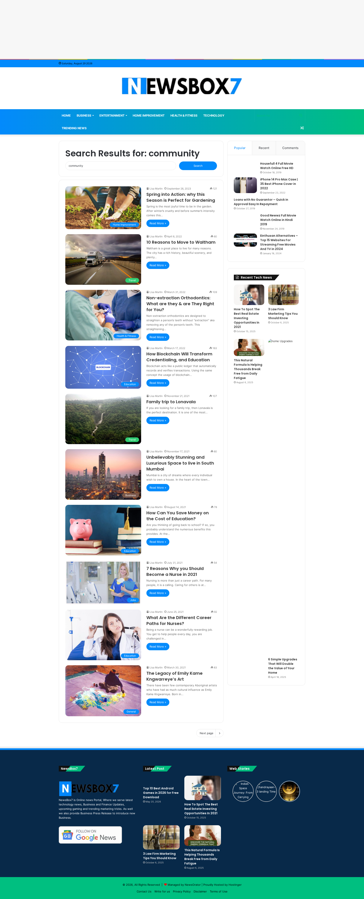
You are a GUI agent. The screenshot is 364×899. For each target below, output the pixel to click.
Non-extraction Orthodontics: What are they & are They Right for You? (180, 304)
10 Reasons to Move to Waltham (180, 242)
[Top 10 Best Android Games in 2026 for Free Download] (161, 780)
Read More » (158, 223)
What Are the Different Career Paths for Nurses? (178, 620)
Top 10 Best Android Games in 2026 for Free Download (161, 792)
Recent (264, 148)
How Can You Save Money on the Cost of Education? (177, 516)
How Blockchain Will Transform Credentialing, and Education (179, 357)
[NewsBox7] (182, 86)
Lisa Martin (156, 188)
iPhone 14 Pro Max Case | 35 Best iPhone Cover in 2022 (279, 183)
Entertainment (111, 115)
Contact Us (144, 891)
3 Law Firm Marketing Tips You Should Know (283, 313)
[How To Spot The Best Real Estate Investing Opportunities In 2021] (249, 295)
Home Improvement (149, 115)
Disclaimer (200, 891)
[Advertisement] (182, 29)
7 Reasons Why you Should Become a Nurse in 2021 (175, 571)
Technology (213, 115)
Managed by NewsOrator (184, 884)
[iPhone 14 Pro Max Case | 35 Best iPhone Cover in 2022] (245, 185)
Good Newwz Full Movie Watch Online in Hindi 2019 (278, 219)
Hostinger (235, 884)
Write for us (162, 891)
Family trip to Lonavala (171, 402)
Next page (206, 733)
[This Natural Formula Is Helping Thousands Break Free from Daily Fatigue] (249, 347)
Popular (240, 148)
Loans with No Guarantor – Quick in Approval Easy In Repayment (261, 202)
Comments (290, 148)
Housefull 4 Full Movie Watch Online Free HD (276, 165)
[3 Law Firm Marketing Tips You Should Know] (283, 295)
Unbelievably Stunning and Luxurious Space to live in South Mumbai (180, 463)
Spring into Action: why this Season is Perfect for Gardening (180, 197)
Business (84, 115)
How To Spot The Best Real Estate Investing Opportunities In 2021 (247, 318)
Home (66, 115)
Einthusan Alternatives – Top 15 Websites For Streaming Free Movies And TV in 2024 (279, 242)
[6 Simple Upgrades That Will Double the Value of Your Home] (283, 497)
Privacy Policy (182, 891)
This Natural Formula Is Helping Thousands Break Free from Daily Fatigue (248, 369)
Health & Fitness (183, 115)
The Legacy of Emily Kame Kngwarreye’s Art (174, 676)
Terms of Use (219, 891)
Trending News (74, 128)
